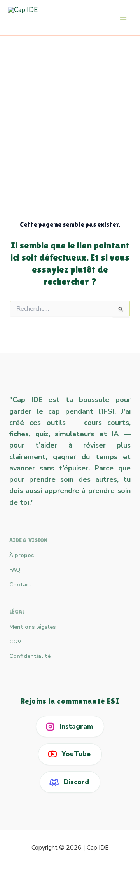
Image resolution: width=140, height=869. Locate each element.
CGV (15, 641)
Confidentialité (30, 656)
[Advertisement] (70, 110)
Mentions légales (32, 627)
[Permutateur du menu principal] (124, 18)
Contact (20, 584)
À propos (21, 555)
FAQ (15, 570)
